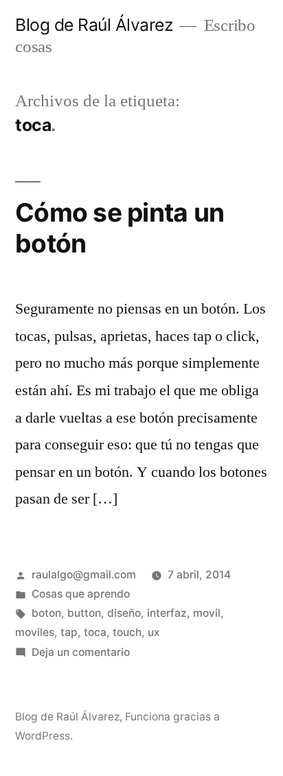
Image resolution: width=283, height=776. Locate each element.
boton (46, 613)
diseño (124, 613)
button (84, 613)
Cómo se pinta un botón (119, 228)
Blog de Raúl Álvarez (93, 24)
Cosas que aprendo (81, 593)
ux (154, 632)
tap (69, 632)
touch (127, 632)
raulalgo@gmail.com (84, 574)
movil (206, 613)
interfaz (167, 613)
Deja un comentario (81, 652)
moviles (34, 632)
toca (95, 632)
